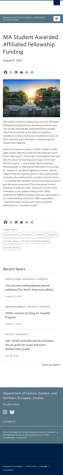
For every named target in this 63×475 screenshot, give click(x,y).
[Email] (21, 73)
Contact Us (9, 421)
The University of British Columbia (23, 6)
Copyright (43, 466)
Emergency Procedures (12, 466)
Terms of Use (30, 466)
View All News (51, 365)
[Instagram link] (6, 413)
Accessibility (8, 470)
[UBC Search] (56, 3)
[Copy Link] (26, 73)
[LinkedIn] (16, 73)
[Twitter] (10, 73)
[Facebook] (5, 73)
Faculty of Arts (11, 404)
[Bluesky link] (13, 413)
